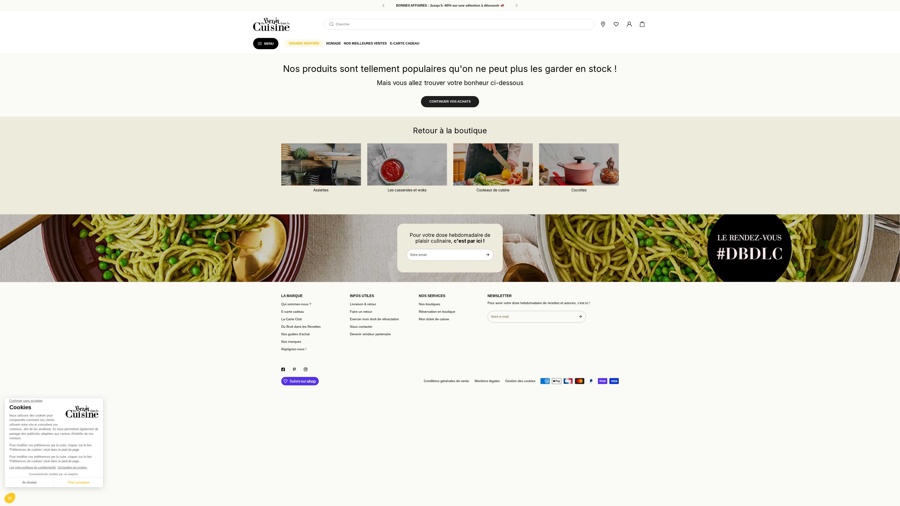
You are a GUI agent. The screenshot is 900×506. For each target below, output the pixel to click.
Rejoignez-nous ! (293, 349)
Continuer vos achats (450, 101)
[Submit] (487, 254)
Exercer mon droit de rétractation (374, 319)
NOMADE (333, 43)
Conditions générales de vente (446, 381)
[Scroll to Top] (892, 481)
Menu (269, 43)
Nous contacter (361, 326)
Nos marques (291, 341)
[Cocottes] (579, 164)
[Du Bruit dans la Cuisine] (271, 24)
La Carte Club (291, 319)
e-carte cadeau (404, 43)
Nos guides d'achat (295, 334)
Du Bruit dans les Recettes (301, 326)
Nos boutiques (429, 304)
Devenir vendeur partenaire (370, 334)
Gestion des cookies (520, 381)
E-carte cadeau (292, 311)
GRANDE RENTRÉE (304, 43)
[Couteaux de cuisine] (493, 164)
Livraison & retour (363, 304)
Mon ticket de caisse (434, 319)
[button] (642, 24)
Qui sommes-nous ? (296, 304)
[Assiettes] (321, 164)
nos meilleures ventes (365, 43)
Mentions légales (487, 381)
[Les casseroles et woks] (407, 164)
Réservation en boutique (437, 311)
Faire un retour (361, 311)
